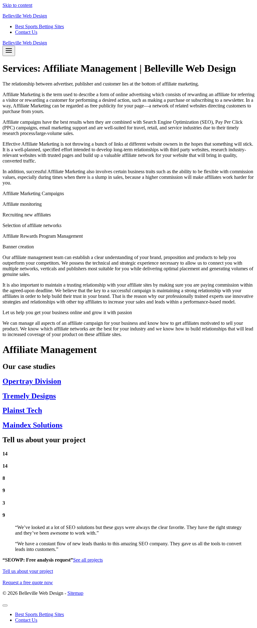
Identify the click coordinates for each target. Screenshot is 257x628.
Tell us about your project (28, 571)
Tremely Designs (29, 396)
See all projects (88, 560)
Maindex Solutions (32, 425)
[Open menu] (9, 51)
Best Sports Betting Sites (39, 26)
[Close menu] (5, 605)
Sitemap (75, 593)
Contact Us (26, 32)
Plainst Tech (22, 410)
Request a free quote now (28, 582)
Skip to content (17, 5)
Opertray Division (32, 381)
